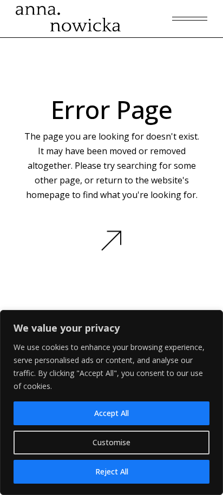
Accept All (111, 413)
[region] (111, 402)
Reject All (111, 471)
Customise (111, 442)
